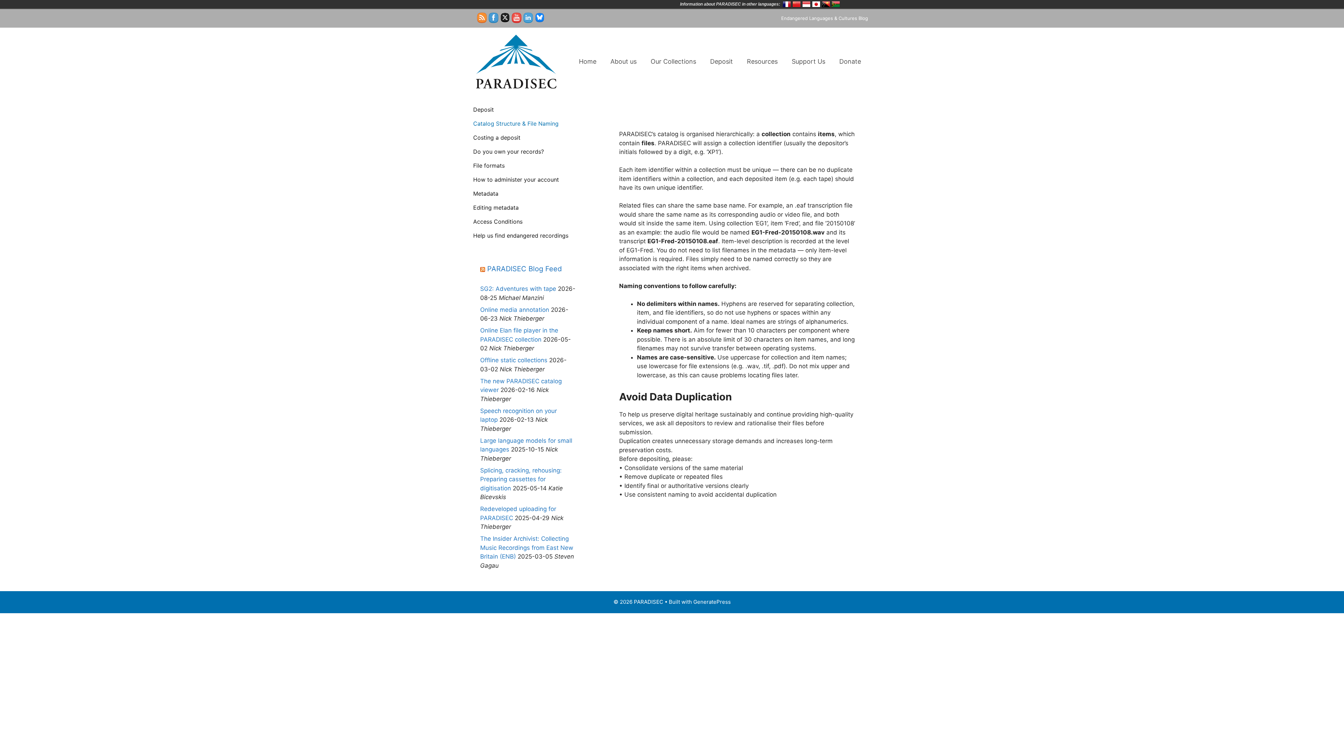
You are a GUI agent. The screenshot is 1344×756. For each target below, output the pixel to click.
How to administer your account (516, 179)
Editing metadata (496, 207)
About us (623, 61)
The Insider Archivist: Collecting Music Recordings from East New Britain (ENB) (526, 547)
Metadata (485, 193)
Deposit (721, 61)
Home (587, 61)
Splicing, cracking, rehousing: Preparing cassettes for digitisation (521, 479)
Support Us (808, 61)
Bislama (836, 4)
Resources (762, 61)
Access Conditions (498, 221)
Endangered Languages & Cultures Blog (824, 18)
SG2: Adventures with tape (518, 288)
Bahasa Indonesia (806, 4)
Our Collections (673, 61)
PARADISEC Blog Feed (524, 269)
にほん (816, 4)
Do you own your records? (508, 151)
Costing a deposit (496, 137)
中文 (796, 4)
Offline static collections (513, 360)
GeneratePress (712, 601)
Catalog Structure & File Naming (516, 123)
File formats (489, 165)
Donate (850, 61)
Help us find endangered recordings (520, 235)
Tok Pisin (826, 4)
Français (787, 4)
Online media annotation (514, 309)
